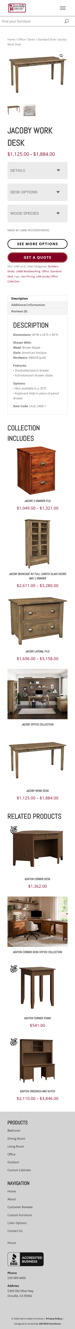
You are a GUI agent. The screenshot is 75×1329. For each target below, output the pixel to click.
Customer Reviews (20, 1207)
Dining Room (16, 1139)
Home (11, 39)
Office (21, 39)
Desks (31, 39)
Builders (53, 266)
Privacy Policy (54, 1318)
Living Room (15, 1146)
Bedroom (13, 1130)
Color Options (17, 1223)
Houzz (11, 1243)
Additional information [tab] (28, 305)
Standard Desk (47, 39)
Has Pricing (28, 276)
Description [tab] (19, 298)
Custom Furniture (19, 1215)
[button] (61, 56)
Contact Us (15, 1231)
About (11, 1199)
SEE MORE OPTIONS (37, 243)
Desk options (24, 192)
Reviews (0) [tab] (19, 311)
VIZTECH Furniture (50, 1323)
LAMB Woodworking (28, 271)
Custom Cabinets (19, 1170)
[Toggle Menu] (63, 8)
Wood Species (24, 213)
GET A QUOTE (38, 257)
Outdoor (13, 1162)
